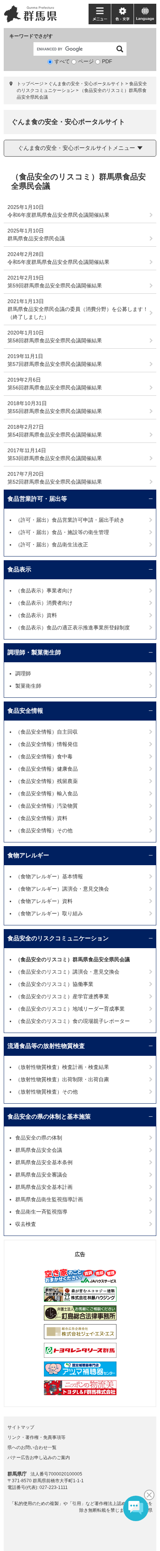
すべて (62, 61)
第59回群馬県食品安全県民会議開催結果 (54, 286)
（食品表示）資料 (36, 615)
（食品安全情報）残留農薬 (46, 781)
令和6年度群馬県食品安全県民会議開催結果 (58, 215)
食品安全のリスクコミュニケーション (58, 938)
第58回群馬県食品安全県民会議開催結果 (54, 340)
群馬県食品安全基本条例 (44, 1162)
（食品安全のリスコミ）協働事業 (54, 984)
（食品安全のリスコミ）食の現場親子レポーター (72, 1021)
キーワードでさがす (31, 36)
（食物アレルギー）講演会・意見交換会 (62, 889)
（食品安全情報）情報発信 (46, 744)
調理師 (23, 673)
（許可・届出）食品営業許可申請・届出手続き (70, 520)
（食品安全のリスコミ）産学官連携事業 (62, 996)
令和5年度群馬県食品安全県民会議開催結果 (58, 262)
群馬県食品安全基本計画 (44, 1187)
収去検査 (25, 1224)
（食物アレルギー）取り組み (49, 913)
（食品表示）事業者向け (44, 590)
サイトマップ (20, 1427)
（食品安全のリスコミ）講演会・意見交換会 (67, 972)
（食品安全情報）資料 (41, 818)
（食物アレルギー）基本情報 (49, 876)
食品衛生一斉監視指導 (41, 1212)
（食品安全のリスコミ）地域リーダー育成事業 (70, 1009)
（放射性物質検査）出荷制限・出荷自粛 (62, 1079)
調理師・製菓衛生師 (34, 652)
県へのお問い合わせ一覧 (32, 1447)
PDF (107, 61)
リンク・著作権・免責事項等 (36, 1437)
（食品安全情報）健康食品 (46, 769)
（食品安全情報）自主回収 (46, 732)
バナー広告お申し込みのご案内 (38, 1457)
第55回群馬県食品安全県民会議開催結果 (54, 411)
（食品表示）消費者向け (44, 603)
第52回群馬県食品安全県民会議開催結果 (54, 482)
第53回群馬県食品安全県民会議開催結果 (54, 458)
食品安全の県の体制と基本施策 (49, 1116)
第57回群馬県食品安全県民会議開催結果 (54, 364)
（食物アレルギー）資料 (44, 901)
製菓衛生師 (28, 686)
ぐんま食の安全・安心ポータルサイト (86, 83)
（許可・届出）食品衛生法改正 (51, 545)
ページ (86, 61)
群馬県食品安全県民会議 (36, 238)
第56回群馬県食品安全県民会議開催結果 (54, 388)
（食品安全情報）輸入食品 (46, 793)
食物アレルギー (28, 855)
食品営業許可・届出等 (37, 499)
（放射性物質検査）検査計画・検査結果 (62, 1067)
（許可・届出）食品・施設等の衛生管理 (62, 532)
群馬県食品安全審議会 (41, 1175)
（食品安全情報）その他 (44, 830)
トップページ (30, 83)
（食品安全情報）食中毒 (44, 756)
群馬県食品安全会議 (38, 1150)
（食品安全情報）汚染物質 (46, 806)
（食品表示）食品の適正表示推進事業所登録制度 (72, 627)
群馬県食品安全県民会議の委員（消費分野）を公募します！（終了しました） (77, 313)
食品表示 (19, 569)
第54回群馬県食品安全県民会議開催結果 (54, 435)
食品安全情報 (25, 710)
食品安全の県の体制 (38, 1138)
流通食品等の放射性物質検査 (46, 1046)
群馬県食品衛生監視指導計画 (49, 1199)
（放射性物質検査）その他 (46, 1092)
